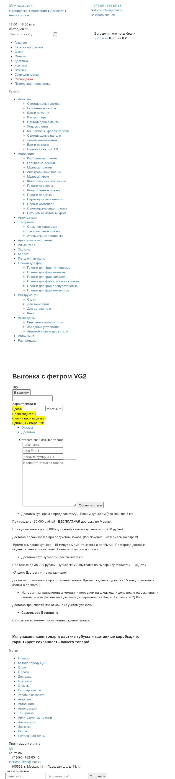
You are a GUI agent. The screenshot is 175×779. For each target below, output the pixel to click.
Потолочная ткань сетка (32, 83)
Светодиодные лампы (43, 103)
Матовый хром (38, 176)
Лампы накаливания (42, 140)
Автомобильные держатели (47, 331)
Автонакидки (27, 217)
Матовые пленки (39, 167)
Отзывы (20, 69)
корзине (102, 38)
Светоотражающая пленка (47, 208)
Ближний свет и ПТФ (42, 149)
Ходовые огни (37, 126)
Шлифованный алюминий (46, 181)
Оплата (20, 56)
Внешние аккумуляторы (45, 322)
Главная (21, 42)
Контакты (21, 65)
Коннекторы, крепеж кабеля (48, 130)
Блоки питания (38, 112)
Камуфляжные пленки (43, 190)
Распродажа (24, 79)
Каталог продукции (29, 47)
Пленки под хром (40, 185)
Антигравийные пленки (44, 171)
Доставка (21, 60)
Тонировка (26, 222)
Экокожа (24, 249)
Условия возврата (31, 694)
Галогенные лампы (41, 108)
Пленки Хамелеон (40, 203)
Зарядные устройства (43, 326)
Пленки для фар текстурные (48, 290)
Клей (30, 313)
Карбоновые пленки (42, 158)
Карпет (23, 253)
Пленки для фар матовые (46, 272)
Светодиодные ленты (43, 121)
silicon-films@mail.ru (108, 10)
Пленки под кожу (39, 194)
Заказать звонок (103, 14)
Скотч (31, 299)
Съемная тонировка (42, 226)
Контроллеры (37, 117)
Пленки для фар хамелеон (47, 276)
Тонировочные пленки (43, 231)
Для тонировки (38, 303)
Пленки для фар (30, 263)
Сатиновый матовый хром (46, 212)
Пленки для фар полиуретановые (52, 285)
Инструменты (28, 294)
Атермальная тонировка (45, 235)
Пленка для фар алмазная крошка (53, 281)
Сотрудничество (27, 74)
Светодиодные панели (44, 135)
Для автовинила (39, 308)
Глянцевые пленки (41, 162)
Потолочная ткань (31, 258)
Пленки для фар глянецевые (48, 267)
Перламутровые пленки (45, 199)
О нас (19, 51)
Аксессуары (27, 317)
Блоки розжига (38, 144)
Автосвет (24, 99)
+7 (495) (107, 5)
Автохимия (26, 335)
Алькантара (26, 244)
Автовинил (26, 153)
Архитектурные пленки (35, 240)
